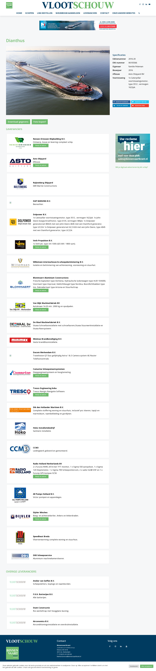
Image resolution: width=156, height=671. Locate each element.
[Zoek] (139, 13)
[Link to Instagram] (115, 646)
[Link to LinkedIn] (121, 646)
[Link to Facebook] (110, 646)
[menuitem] (19, 13)
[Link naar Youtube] (149, 4)
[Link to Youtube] (126, 646)
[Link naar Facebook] (140, 4)
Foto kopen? (39, 121)
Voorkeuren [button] (134, 666)
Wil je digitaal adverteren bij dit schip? (131, 167)
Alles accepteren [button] (146, 666)
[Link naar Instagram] (143, 4)
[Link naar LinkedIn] (146, 4)
